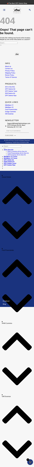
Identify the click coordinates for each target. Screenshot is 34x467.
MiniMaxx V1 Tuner (10, 156)
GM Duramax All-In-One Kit (17, 155)
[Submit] (4, 148)
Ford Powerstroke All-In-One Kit (18, 153)
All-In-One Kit (8, 150)
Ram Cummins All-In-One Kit (17, 151)
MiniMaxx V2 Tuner (10, 158)
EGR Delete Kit (9, 161)
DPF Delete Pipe (9, 165)
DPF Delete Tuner (10, 163)
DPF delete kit (9, 160)
